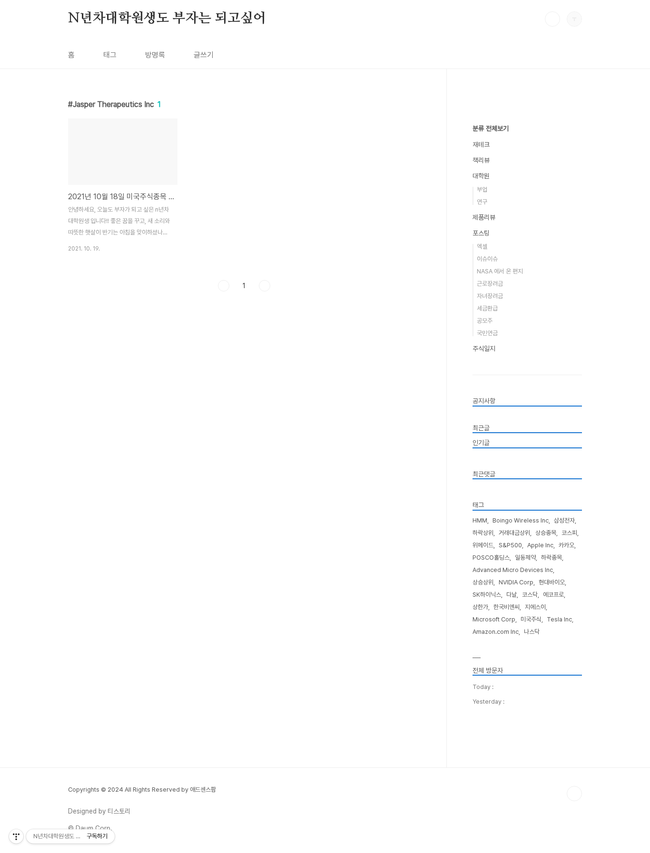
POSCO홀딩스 (491, 557)
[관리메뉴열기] (16, 836)
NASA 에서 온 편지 (500, 271)
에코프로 (553, 594)
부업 (482, 189)
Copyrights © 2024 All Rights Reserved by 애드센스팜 (142, 789)
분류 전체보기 (491, 128)
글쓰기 (204, 54)
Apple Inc (540, 545)
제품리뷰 (484, 217)
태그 (110, 54)
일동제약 (525, 557)
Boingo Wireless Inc (520, 520)
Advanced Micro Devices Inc (513, 569)
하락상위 (483, 532)
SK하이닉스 (487, 594)
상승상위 (483, 582)
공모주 (484, 320)
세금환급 (487, 308)
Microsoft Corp (494, 619)
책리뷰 (481, 160)
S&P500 (510, 545)
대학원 (481, 176)
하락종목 (551, 557)
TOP (574, 793)
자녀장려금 (490, 296)
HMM (480, 520)
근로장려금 (490, 283)
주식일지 (484, 348)
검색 (552, 19)
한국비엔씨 (506, 607)
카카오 (566, 545)
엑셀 (482, 246)
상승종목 (545, 532)
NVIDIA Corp (516, 582)
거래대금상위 (514, 532)
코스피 (569, 532)
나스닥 (532, 631)
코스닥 (530, 594)
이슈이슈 (487, 258)
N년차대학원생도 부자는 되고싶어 (167, 18)
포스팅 (481, 233)
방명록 (155, 54)
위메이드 (483, 545)
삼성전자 (564, 520)
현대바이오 (552, 582)
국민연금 (487, 333)
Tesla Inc (559, 619)
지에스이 (535, 607)
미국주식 (531, 619)
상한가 (480, 607)
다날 (511, 594)
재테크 (481, 144)
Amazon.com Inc (496, 631)
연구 (482, 201)
